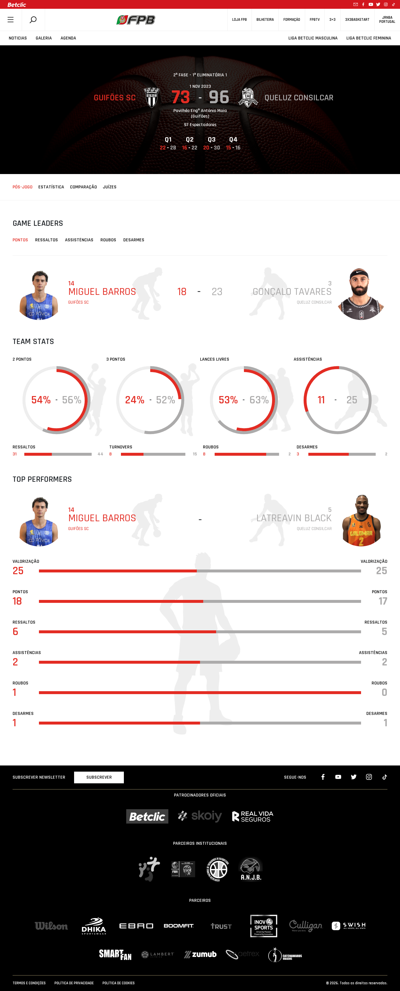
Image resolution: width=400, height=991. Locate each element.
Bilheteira (265, 19)
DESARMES (133, 240)
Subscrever (99, 777)
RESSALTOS (46, 240)
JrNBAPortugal (387, 19)
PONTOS (20, 240)
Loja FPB (239, 19)
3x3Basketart (357, 19)
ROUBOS (108, 240)
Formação (291, 19)
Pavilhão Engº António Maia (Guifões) (200, 113)
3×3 (332, 19)
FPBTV (315, 19)
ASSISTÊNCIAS (79, 240)
